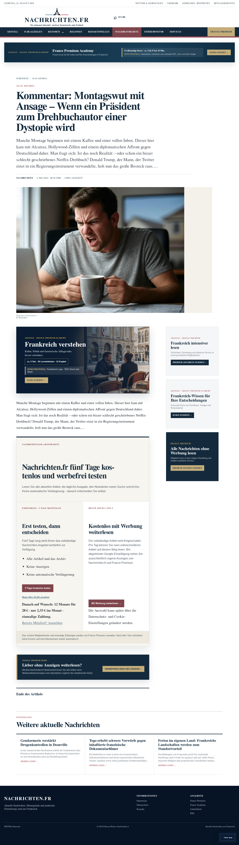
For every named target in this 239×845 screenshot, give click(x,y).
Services (175, 32)
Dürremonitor (154, 32)
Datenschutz (142, 805)
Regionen (76, 32)
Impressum (142, 800)
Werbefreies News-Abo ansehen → (123, 669)
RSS (192, 813)
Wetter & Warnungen (149, 3)
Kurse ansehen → (182, 415)
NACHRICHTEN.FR (28, 798)
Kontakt (140, 809)
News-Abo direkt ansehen (36, 597)
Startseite (22, 78)
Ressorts (56, 31)
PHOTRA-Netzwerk (12, 826)
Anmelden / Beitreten (196, 3)
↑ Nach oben (227, 838)
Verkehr (172, 3)
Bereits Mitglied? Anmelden (42, 622)
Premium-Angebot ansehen (187, 468)
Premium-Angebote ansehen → (190, 362)
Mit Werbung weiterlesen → (106, 603)
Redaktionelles (99, 32)
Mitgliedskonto (224, 3)
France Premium (221, 32)
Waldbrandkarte (126, 32)
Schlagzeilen (33, 32)
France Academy (198, 805)
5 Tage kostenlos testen (37, 588)
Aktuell (12, 32)
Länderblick (196, 809)
